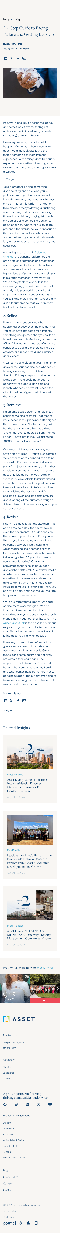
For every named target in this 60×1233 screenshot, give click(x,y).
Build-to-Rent (10, 1146)
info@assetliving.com (13, 1042)
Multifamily (8, 1128)
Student (7, 1123)
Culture (6, 1078)
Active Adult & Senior (13, 1140)
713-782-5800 (9, 1048)
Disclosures (8, 1217)
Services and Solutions (14, 1157)
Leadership (8, 1073)
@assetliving (45, 967)
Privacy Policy (10, 1211)
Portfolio (7, 1152)
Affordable (8, 1134)
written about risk (14, 623)
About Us (7, 1067)
